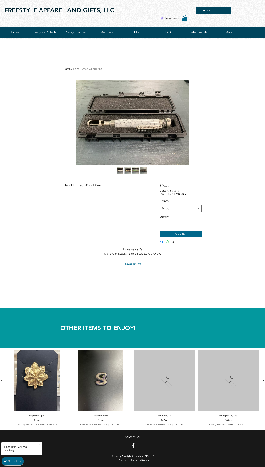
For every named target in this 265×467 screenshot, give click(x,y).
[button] (184, 18)
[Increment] (171, 223)
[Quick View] (36, 380)
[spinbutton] (166, 223)
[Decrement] (162, 223)
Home (67, 68)
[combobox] (181, 208)
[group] (132, 388)
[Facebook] (133, 445)
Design (165, 200)
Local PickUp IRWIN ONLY (173, 194)
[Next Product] (263, 380)
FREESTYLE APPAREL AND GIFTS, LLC (59, 10)
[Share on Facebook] (161, 242)
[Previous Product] (2, 380)
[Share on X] (173, 242)
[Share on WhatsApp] (167, 242)
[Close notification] (39, 445)
